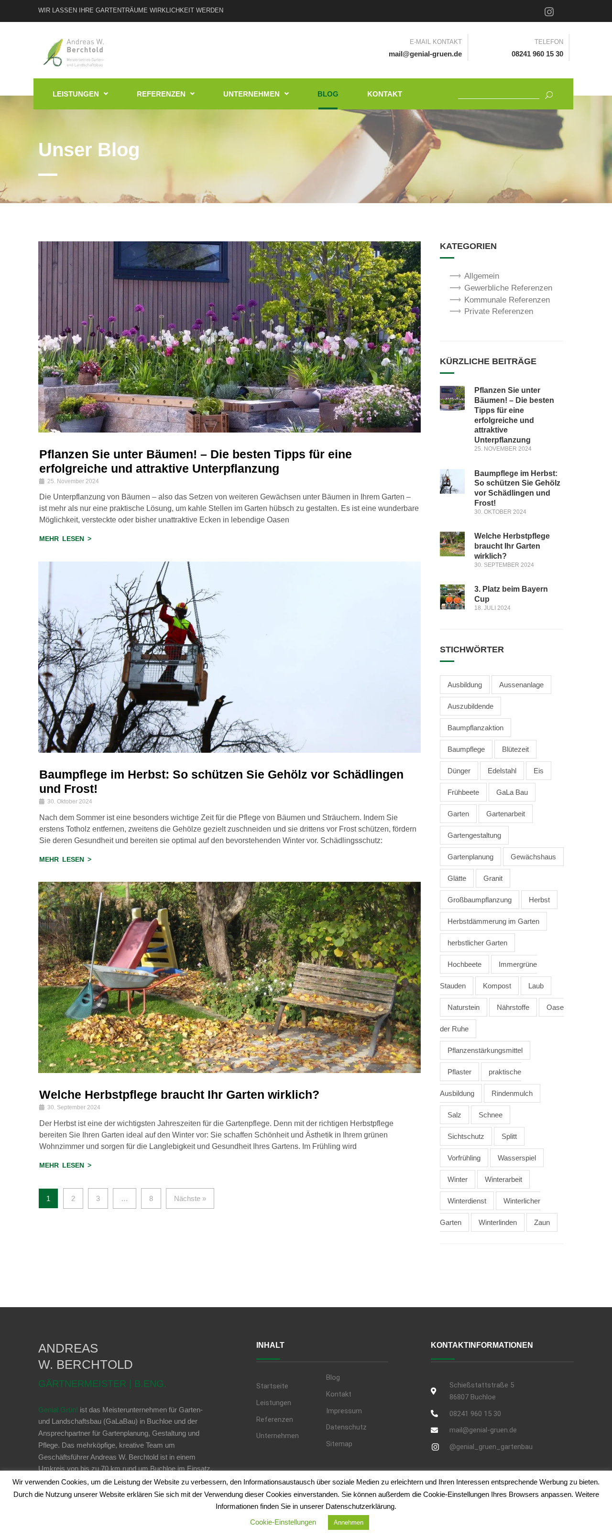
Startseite (272, 1386)
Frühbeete (463, 792)
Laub (536, 986)
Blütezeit (515, 749)
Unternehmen (251, 94)
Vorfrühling (464, 1158)
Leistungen (76, 94)
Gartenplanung (470, 857)
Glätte (457, 878)
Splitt (509, 1136)
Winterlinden (498, 1222)
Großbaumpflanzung (480, 900)
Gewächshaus (533, 857)
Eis (539, 771)
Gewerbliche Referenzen (508, 287)
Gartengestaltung (474, 835)
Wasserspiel (517, 1158)
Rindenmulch (512, 1093)
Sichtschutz (466, 1136)
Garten (458, 814)
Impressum (344, 1411)
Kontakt (384, 94)
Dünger (459, 771)
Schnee (491, 1115)
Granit (493, 878)
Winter (458, 1179)
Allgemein (481, 276)
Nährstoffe (513, 1007)
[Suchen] (545, 93)
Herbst (539, 900)
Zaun (542, 1222)
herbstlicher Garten (477, 943)
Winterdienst (467, 1201)
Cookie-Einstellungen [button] (283, 1522)
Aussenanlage (521, 685)
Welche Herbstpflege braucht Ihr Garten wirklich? (179, 1094)
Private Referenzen (498, 311)
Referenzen (161, 94)
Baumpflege (466, 749)
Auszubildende (470, 706)
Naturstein (464, 1007)
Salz (454, 1115)
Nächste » (190, 1198)
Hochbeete (464, 964)
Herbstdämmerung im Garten (493, 921)
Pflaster (459, 1072)
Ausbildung (465, 685)
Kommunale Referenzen (507, 299)
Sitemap (339, 1444)
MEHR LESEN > (65, 538)
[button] (80, 94)
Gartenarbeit (505, 814)
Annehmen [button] (348, 1522)
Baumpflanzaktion (475, 728)
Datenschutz (346, 1427)
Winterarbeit (503, 1179)
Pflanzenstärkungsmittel (485, 1050)
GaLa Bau (512, 792)
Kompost (497, 986)
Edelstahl (502, 771)
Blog (328, 94)
